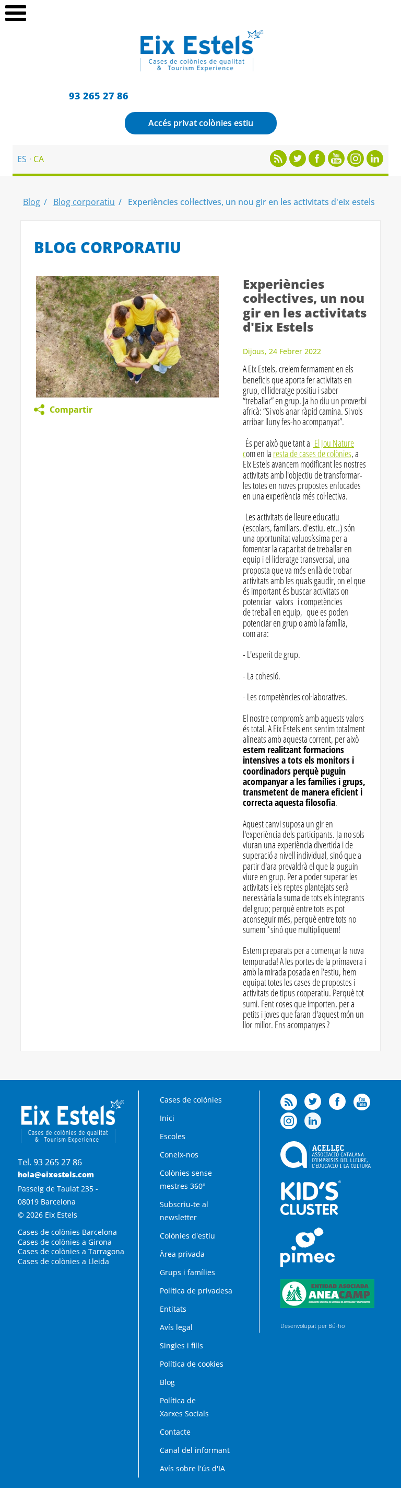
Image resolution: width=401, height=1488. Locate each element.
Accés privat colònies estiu (200, 123)
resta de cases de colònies (312, 453)
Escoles (172, 1136)
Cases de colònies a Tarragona (71, 1251)
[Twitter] (297, 163)
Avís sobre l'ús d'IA (192, 1468)
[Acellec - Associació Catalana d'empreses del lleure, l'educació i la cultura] (325, 1165)
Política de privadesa (196, 1291)
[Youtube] (336, 163)
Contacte (175, 1432)
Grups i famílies (187, 1272)
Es (22, 159)
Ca (38, 159)
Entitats (173, 1309)
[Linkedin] (375, 163)
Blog (31, 202)
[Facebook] (317, 163)
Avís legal (176, 1327)
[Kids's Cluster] (310, 1212)
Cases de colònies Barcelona (67, 1232)
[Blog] (278, 163)
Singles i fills (181, 1345)
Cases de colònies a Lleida (63, 1261)
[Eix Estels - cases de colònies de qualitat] (200, 70)
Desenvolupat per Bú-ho (312, 1326)
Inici (167, 1118)
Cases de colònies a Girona (65, 1242)
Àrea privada (182, 1254)
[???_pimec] (307, 1264)
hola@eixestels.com (56, 1174)
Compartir (71, 409)
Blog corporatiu (84, 202)
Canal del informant (195, 1450)
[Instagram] (355, 163)
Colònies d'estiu (187, 1236)
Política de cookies (191, 1364)
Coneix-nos (179, 1155)
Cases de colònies (191, 1100)
